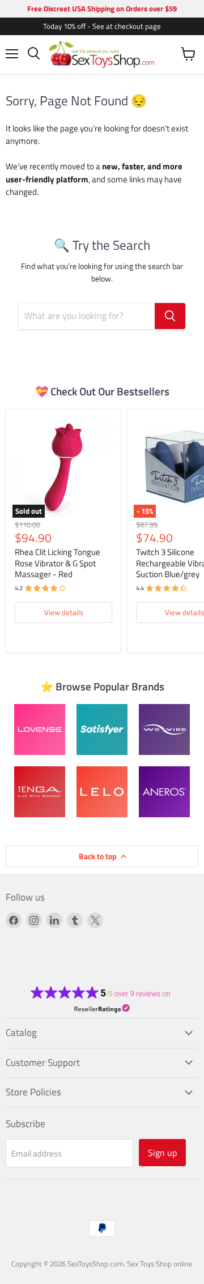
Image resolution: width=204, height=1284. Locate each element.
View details (63, 612)
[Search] (170, 316)
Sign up (162, 1152)
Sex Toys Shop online (160, 1263)
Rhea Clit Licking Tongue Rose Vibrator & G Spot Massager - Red (57, 563)
